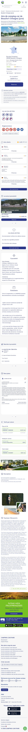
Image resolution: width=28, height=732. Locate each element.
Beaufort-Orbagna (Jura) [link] (7, 13)
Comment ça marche (6, 696)
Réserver (14, 84)
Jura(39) (14, 61)
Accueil (2, 11)
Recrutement (4, 639)
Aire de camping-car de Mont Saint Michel (11, 649)
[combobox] (14, 6)
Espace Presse (4, 641)
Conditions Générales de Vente (8, 722)
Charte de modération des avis (8, 672)
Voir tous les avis (14, 189)
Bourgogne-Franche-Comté (12, 11)
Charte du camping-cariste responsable (10, 670)
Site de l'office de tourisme (19, 588)
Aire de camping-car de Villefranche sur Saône (12, 651)
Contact (3, 700)
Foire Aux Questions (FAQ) (7, 698)
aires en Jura (21, 22)
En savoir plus (14, 613)
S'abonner (4, 689)
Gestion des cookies (6, 724)
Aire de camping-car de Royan (8, 652)
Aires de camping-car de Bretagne (9, 658)
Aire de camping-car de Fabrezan (9, 647)
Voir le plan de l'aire (14, 248)
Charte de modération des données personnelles (12, 674)
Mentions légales (5, 720)
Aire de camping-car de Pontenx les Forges (11, 656)
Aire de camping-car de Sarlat (8, 654)
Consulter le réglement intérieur (10, 133)
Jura (21, 11)
